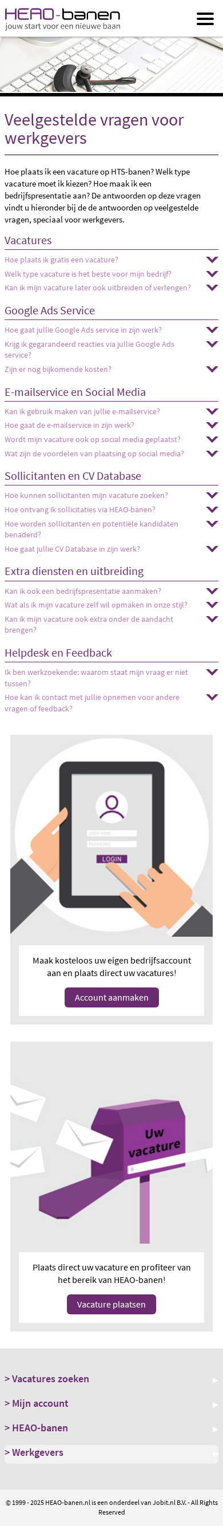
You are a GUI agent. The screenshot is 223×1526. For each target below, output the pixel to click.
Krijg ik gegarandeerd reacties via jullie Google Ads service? (89, 350)
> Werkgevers (34, 1452)
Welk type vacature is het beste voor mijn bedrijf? (88, 274)
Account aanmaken (112, 997)
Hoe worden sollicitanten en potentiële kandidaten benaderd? (91, 529)
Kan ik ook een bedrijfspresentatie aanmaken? (83, 591)
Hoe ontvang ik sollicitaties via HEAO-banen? (80, 509)
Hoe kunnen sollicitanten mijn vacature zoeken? (86, 495)
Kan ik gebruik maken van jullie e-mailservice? (82, 411)
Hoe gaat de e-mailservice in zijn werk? (69, 425)
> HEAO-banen (36, 1427)
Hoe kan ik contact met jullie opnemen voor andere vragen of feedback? (92, 703)
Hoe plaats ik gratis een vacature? (61, 259)
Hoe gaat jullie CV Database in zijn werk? (72, 549)
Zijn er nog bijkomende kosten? (58, 369)
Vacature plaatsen (111, 1304)
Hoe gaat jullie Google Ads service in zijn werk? (83, 330)
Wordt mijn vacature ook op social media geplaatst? (93, 439)
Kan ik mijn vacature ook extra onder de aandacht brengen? (89, 625)
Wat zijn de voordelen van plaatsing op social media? (94, 453)
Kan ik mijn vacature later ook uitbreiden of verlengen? (98, 287)
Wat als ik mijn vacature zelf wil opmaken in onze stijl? (96, 605)
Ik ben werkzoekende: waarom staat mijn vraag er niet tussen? (96, 678)
